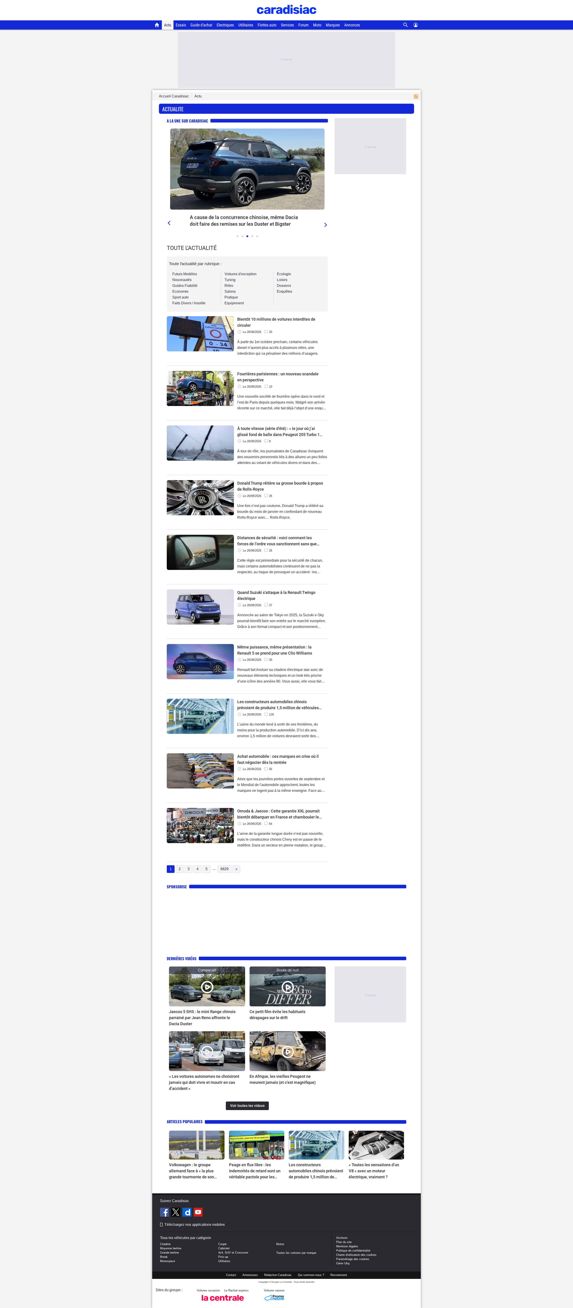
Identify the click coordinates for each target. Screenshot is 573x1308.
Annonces (352, 25)
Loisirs (282, 280)
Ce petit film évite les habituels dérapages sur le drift (277, 1014)
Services (287, 25)
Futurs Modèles (184, 274)
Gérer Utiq (342, 1263)
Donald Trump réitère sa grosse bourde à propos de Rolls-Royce (280, 486)
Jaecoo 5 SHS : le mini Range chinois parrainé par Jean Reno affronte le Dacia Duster (202, 1017)
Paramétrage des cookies (352, 1259)
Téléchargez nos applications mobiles (195, 1224)
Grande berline (169, 1252)
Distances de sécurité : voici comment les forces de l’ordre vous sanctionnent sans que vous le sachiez (277, 541)
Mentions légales (347, 1246)
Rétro (228, 286)
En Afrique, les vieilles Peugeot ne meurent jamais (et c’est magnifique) (283, 1079)
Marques (333, 25)
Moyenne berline (170, 1248)
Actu (167, 25)
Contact (231, 1275)
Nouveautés (182, 280)
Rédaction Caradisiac (278, 1275)
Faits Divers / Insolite (188, 303)
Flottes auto (267, 25)
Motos (280, 1244)
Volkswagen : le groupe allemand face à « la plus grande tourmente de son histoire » (191, 1171)
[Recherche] (406, 25)
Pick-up (223, 1257)
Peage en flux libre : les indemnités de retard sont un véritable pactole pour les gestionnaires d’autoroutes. (254, 1171)
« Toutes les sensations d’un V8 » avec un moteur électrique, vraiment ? (374, 1170)
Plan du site (344, 1242)
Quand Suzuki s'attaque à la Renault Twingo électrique (276, 595)
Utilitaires (245, 25)
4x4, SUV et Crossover (233, 1252)
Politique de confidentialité (353, 1250)
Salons (230, 291)
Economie (180, 291)
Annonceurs (250, 1275)
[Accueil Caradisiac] (157, 24)
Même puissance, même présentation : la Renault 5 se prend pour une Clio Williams (274, 650)
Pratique (231, 297)
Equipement (234, 303)
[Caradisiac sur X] (176, 1213)
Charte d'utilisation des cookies (356, 1254)
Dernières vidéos (182, 958)
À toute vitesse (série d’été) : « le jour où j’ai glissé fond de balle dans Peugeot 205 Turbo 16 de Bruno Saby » (279, 432)
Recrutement (338, 1275)
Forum (303, 25)
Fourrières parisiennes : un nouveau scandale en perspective (278, 377)
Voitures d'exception (240, 274)
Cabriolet (224, 1248)
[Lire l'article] (247, 169)
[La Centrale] (223, 1302)
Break (164, 1257)
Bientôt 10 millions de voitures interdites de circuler (276, 322)
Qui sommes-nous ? (311, 1275)
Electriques (225, 25)
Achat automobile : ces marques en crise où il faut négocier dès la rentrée (278, 759)
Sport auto (180, 297)
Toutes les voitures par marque (296, 1252)
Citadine (165, 1244)
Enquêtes (284, 291)
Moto (317, 25)
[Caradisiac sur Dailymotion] (187, 1213)
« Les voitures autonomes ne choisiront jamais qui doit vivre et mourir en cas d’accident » (204, 1082)
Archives (342, 1237)
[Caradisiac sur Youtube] (198, 1213)
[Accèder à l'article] (207, 986)
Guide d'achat (201, 25)
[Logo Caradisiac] (286, 18)
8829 (224, 869)
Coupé (222, 1244)
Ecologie (284, 274)
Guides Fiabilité (184, 286)
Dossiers (284, 286)
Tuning (229, 280)
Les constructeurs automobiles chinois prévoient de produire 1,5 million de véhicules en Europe (278, 705)
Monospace (167, 1261)
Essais (181, 25)
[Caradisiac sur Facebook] (165, 1213)
